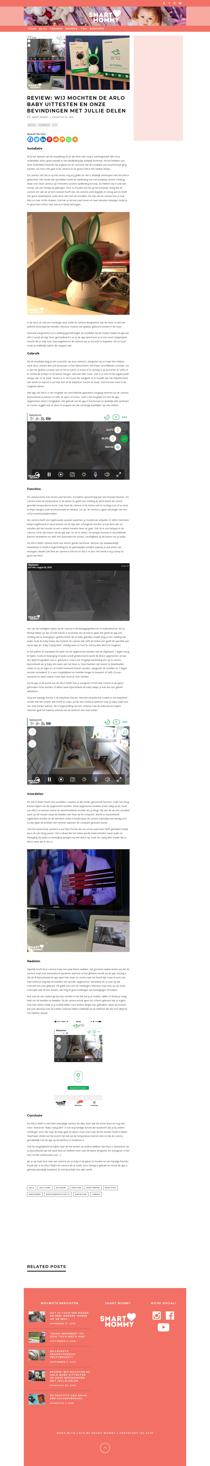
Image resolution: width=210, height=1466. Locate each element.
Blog (43, 28)
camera (96, 1194)
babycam (76, 1188)
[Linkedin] (43, 139)
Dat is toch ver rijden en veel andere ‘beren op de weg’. (69, 1315)
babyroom (81, 1194)
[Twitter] (37, 139)
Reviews (71, 28)
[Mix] (62, 139)
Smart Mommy (40, 117)
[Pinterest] (49, 139)
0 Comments (44, 125)
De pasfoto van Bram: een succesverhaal (69, 1397)
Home (32, 28)
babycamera (93, 1188)
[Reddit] (56, 139)
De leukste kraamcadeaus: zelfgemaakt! (63, 1354)
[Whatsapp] (69, 139)
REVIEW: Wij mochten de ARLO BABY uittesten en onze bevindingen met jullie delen (70, 1376)
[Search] (164, 3)
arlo (31, 1188)
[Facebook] (30, 139)
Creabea (56, 28)
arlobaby (61, 1188)
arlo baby (45, 1188)
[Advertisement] (78, 1231)
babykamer (35, 1194)
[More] (75, 139)
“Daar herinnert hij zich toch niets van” (68, 1335)
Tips (84, 28)
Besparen (97, 28)
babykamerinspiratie (58, 1194)
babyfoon (110, 1188)
